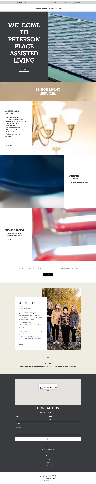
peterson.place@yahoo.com (59, 2)
